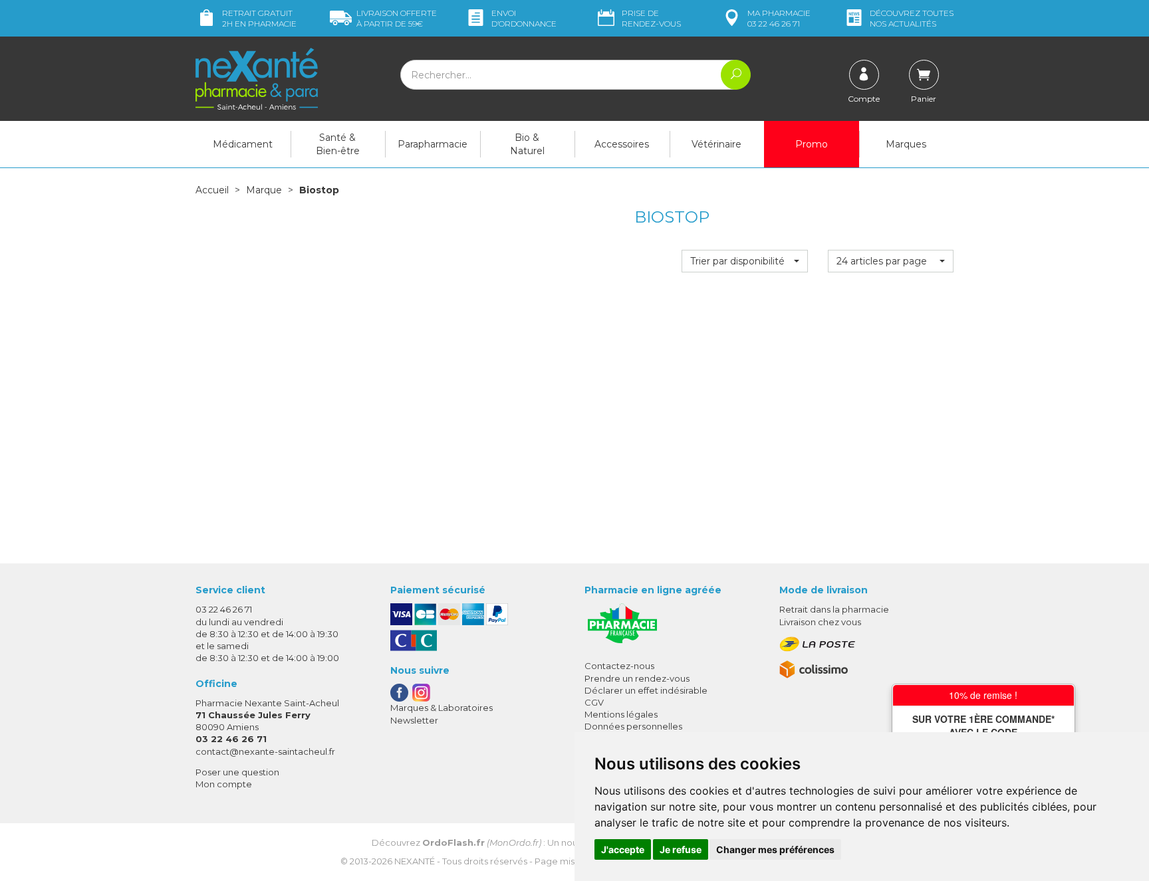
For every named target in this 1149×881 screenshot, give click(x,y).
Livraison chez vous (820, 622)
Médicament (243, 144)
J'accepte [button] (622, 849)
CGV (594, 702)
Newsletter (414, 720)
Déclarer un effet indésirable (645, 690)
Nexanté (414, 861)
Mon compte (223, 784)
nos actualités (912, 18)
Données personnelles (633, 726)
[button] (744, 261)
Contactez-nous (619, 665)
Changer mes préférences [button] (775, 849)
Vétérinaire (716, 144)
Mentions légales (621, 714)
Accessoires (621, 144)
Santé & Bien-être (338, 144)
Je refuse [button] (681, 849)
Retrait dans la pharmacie (834, 609)
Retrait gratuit (259, 18)
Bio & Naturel (527, 144)
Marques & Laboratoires (441, 707)
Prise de (651, 18)
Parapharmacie (432, 144)
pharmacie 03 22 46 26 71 (779, 18)
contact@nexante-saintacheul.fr (265, 751)
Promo (811, 144)
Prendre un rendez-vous (637, 678)
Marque (264, 190)
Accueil (212, 190)
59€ (396, 18)
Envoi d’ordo (524, 18)
